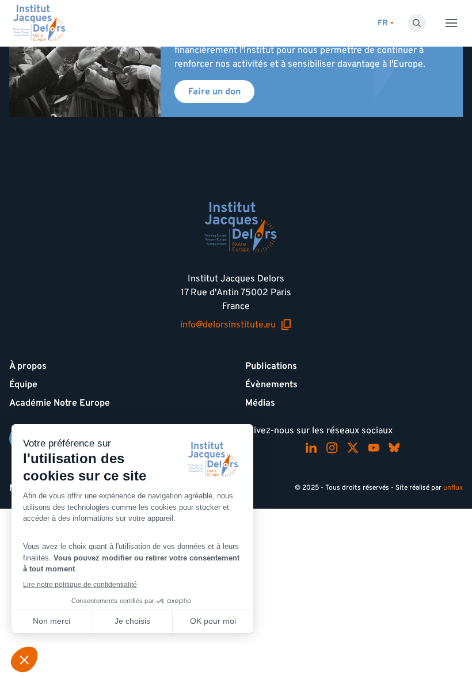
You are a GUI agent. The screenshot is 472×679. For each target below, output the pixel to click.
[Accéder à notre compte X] (353, 447)
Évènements (271, 384)
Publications (271, 366)
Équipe (23, 384)
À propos (28, 366)
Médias (260, 402)
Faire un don (214, 91)
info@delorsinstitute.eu (236, 324)
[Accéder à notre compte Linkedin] (311, 447)
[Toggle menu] (451, 23)
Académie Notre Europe (59, 402)
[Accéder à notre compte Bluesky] (394, 447)
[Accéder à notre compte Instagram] (332, 447)
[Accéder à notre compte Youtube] (373, 447)
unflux (453, 488)
